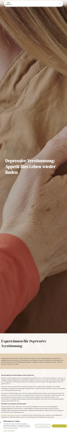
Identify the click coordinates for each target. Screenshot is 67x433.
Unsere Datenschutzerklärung (10, 428)
